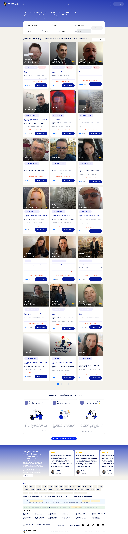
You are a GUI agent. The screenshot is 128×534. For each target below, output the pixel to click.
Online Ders (33, 4)
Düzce (89, 486)
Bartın (56, 486)
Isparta (50, 489)
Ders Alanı (58, 4)
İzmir (62, 489)
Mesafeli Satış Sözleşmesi (67, 517)
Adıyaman (32, 486)
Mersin (25, 492)
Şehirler (36, 520)
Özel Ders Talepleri (27, 517)
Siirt (47, 492)
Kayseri (77, 489)
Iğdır (45, 489)
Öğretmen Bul (25, 4)
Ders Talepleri (41, 4)
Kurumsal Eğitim (66, 4)
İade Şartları (64, 518)
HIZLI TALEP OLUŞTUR (41, 85)
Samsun (41, 492)
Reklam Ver (94, 520)
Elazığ (100, 486)
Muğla (31, 492)
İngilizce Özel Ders (38, 518)
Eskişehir (32, 489)
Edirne (95, 486)
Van (64, 492)
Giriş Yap (107, 4)
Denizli (84, 486)
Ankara (38, 486)
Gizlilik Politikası (94, 531)
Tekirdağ (52, 492)
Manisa (98, 489)
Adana (25, 486)
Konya (92, 489)
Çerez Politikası (101, 531)
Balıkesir (50, 486)
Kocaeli (87, 489)
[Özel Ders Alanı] (11, 4)
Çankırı (78, 486)
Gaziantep (39, 489)
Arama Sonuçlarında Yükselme (98, 513)
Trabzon (58, 492)
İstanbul (56, 489)
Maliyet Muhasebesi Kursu (80, 492)
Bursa (66, 486)
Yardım (24, 518)
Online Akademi (50, 4)
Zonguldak (70, 492)
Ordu (36, 492)
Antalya (44, 486)
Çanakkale (72, 486)
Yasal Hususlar (86, 531)
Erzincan (26, 489)
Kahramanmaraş (69, 489)
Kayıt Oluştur (119, 4)
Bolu (61, 486)
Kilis (82, 489)
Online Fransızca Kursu (52, 518)
